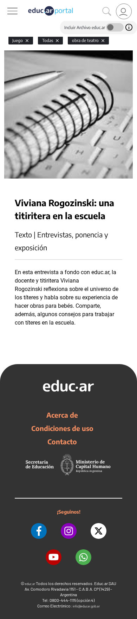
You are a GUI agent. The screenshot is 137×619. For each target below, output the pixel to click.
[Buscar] (107, 11)
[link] (124, 11)
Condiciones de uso (62, 428)
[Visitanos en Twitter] (98, 531)
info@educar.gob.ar (86, 606)
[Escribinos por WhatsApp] (83, 557)
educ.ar (30, 584)
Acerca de (62, 415)
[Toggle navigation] (6, 4)
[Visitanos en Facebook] (39, 531)
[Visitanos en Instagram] (69, 531)
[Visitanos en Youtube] (53, 557)
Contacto (62, 441)
